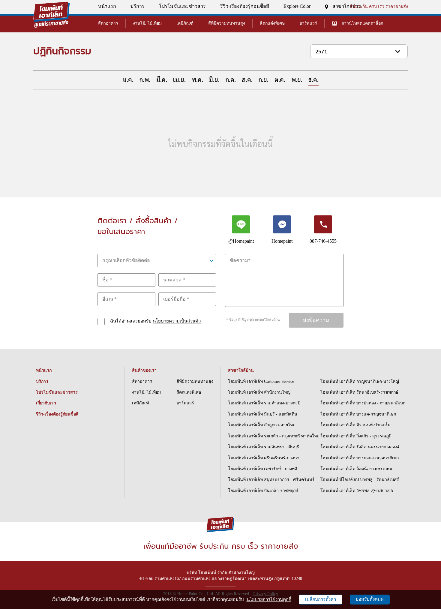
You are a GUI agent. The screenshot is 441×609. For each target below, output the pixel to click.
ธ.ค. (313, 79)
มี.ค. (161, 79)
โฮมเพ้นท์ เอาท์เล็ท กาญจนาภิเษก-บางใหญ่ (359, 381)
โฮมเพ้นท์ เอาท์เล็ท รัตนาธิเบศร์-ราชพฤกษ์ (359, 392)
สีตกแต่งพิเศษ (272, 23)
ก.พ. (145, 79)
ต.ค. (279, 79)
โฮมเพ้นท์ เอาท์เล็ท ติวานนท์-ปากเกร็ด (355, 425)
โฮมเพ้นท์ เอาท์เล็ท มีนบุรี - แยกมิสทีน (262, 414)
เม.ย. (179, 79)
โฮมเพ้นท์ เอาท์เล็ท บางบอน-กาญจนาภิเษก (359, 458)
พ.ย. (296, 79)
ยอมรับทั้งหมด (370, 599)
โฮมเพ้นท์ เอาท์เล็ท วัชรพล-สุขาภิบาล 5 (356, 490)
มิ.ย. (214, 79)
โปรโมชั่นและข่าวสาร (182, 6)
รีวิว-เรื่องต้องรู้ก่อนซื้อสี (244, 6)
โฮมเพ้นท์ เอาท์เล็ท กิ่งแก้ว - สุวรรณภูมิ (356, 436)
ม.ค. (128, 79)
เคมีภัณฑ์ (185, 23)
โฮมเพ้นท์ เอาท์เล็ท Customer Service (261, 381)
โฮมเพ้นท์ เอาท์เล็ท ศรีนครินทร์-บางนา (263, 458)
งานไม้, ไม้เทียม (147, 23)
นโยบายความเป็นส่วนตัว (177, 321)
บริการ (137, 6)
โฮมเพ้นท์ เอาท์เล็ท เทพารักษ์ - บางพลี (262, 468)
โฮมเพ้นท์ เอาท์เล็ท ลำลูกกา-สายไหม (262, 425)
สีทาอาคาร (108, 23)
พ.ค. (197, 79)
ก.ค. (231, 79)
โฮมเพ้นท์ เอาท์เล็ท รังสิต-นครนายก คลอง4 (359, 447)
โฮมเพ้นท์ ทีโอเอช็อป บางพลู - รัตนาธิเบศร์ (359, 479)
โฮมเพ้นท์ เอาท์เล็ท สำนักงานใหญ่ (259, 392)
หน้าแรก (107, 6)
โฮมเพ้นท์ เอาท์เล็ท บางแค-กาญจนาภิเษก (358, 414)
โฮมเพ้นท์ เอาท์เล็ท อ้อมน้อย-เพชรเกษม (356, 468)
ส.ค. (247, 79)
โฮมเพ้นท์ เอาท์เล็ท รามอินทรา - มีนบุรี (263, 447)
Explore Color (297, 6)
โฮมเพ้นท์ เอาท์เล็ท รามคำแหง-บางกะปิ (264, 403)
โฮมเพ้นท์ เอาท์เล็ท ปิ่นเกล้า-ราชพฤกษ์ (263, 490)
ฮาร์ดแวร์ (308, 23)
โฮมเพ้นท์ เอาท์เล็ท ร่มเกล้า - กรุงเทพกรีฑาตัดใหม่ (274, 436)
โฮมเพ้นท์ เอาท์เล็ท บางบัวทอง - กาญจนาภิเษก (362, 403)
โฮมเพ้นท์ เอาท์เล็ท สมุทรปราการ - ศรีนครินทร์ (271, 479)
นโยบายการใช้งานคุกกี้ (269, 599)
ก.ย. (263, 79)
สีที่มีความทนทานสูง (226, 23)
